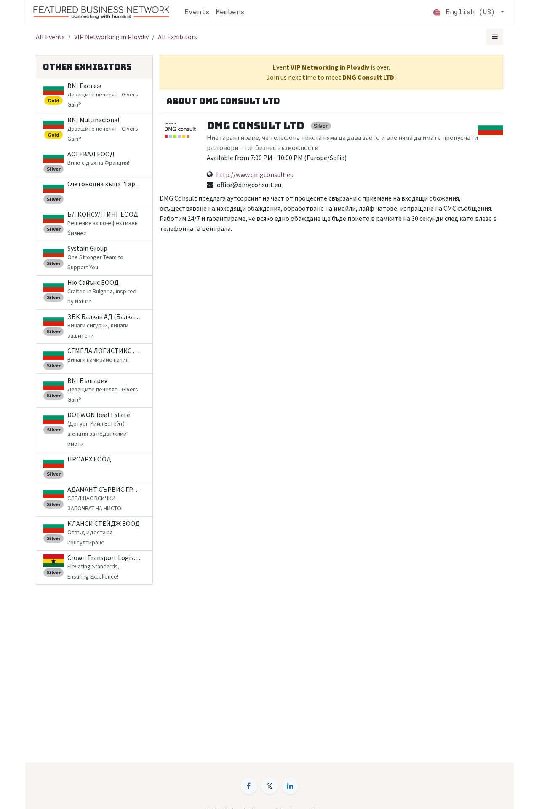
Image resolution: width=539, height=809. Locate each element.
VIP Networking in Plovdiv (111, 36)
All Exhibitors (177, 36)
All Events (50, 36)
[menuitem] (197, 11)
